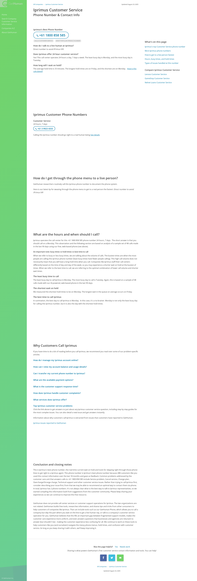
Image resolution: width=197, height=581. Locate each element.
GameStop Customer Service (157, 78)
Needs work (125, 547)
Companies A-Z (8, 28)
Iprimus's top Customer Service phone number (165, 46)
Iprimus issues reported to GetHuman (49, 423)
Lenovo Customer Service (156, 74)
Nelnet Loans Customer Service (158, 82)
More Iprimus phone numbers (158, 51)
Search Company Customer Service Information (9, 21)
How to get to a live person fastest (159, 55)
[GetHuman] (11, 3)
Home (4, 14)
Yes (116, 547)
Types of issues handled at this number (162, 63)
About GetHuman (9, 32)
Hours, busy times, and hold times (159, 59)
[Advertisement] (85, 92)
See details (95, 135)
